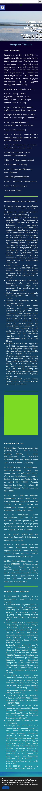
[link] (2, 7)
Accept (6, 788)
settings (34, 784)
